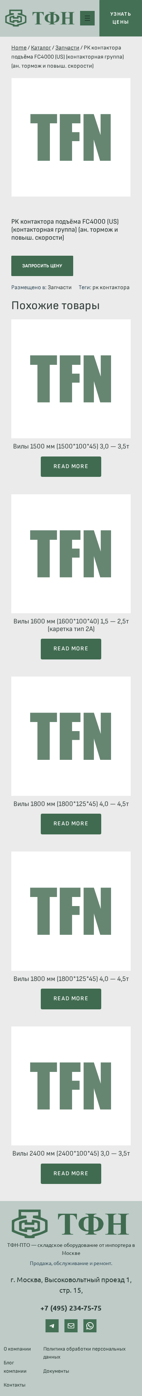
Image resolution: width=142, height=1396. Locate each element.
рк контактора (111, 287)
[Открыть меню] (87, 18)
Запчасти (67, 47)
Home (19, 47)
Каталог (41, 47)
